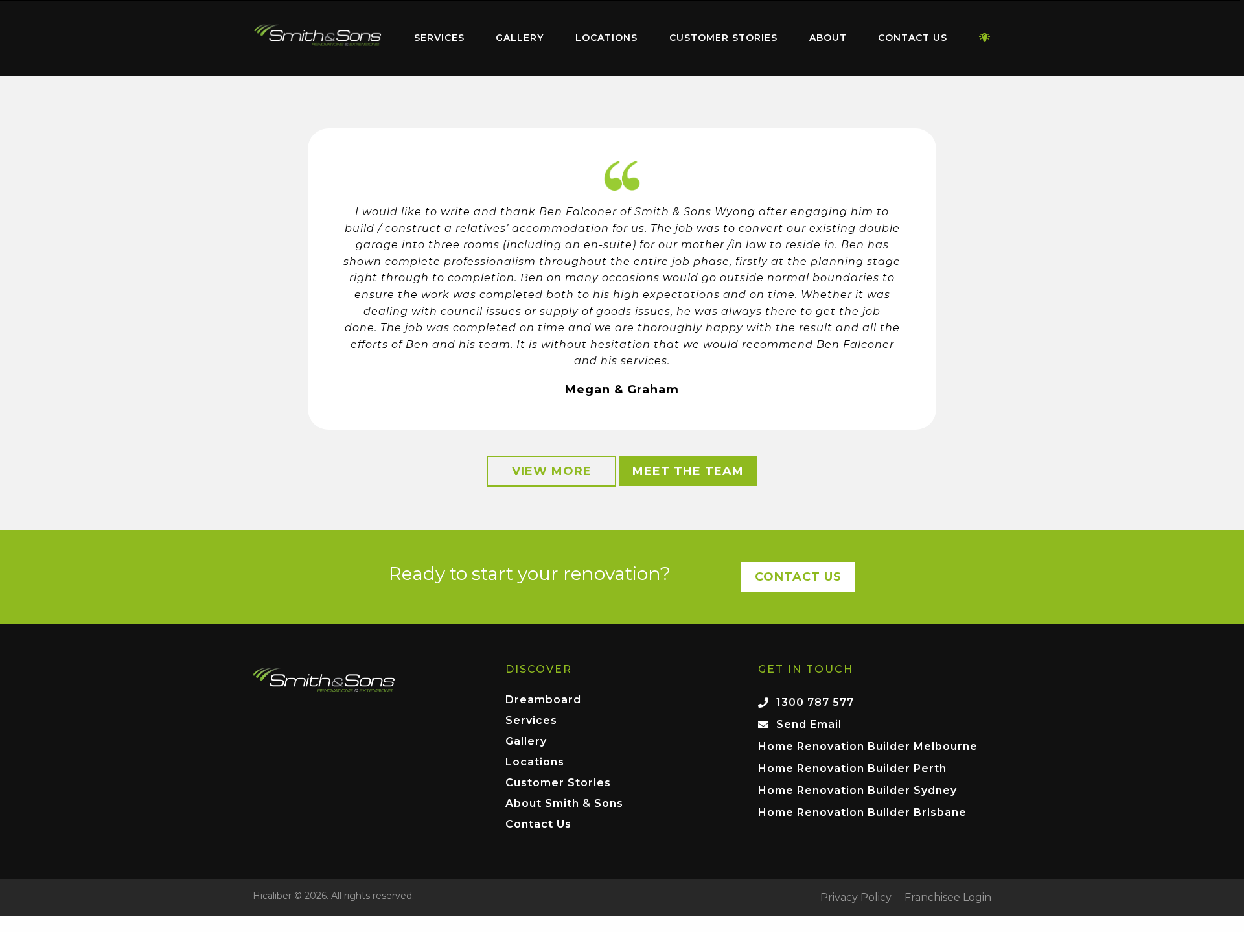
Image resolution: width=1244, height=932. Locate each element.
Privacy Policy (856, 897)
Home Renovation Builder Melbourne (868, 746)
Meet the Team (688, 471)
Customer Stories (723, 37)
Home (317, 35)
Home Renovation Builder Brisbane (862, 812)
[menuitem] (317, 38)
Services (439, 37)
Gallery (520, 37)
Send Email (809, 724)
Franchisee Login (947, 897)
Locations (606, 37)
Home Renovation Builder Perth (852, 768)
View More (552, 471)
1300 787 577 (815, 702)
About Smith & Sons (564, 804)
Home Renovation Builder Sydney (857, 790)
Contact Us (912, 37)
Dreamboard (543, 700)
